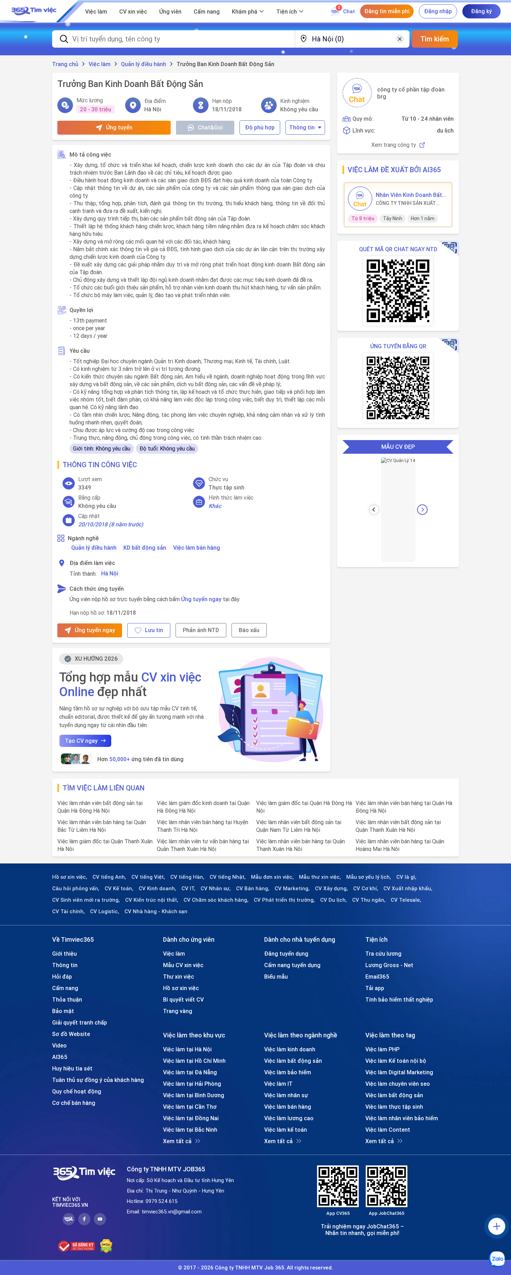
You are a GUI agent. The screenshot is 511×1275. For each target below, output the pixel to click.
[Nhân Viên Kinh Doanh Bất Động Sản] (360, 198)
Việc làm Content (387, 1129)
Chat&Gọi (210, 127)
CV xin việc (133, 11)
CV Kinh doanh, (157, 888)
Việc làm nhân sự (286, 1095)
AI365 (59, 1057)
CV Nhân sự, (216, 888)
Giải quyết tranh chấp (79, 1022)
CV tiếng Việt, (148, 877)
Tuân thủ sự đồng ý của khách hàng (98, 1080)
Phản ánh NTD (201, 630)
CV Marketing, (292, 888)
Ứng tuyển (119, 127)
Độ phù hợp (260, 127)
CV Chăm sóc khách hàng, (216, 900)
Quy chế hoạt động (76, 1091)
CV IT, (188, 888)
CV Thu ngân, (369, 900)
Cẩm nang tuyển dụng (292, 965)
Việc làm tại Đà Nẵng (190, 1072)
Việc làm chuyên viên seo (397, 1084)
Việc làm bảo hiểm (287, 1072)
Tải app (374, 988)
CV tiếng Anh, (109, 877)
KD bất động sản (144, 547)
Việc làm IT (278, 1084)
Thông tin (302, 127)
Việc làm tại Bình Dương (193, 1095)
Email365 (377, 976)
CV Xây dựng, (331, 888)
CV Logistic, (104, 911)
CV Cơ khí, (365, 888)
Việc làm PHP (382, 1049)
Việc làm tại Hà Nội (187, 1049)
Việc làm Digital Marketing (399, 1072)
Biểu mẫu (276, 976)
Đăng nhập (438, 11)
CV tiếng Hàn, (187, 877)
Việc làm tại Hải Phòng (192, 1084)
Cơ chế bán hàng (73, 1103)
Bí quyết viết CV (183, 999)
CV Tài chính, (68, 911)
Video (59, 1045)
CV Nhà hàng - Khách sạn (155, 911)
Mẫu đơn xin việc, (272, 877)
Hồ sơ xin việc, (69, 877)
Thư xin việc (178, 976)
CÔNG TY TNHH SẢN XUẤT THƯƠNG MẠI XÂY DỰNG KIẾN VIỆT (409, 203)
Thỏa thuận (67, 999)
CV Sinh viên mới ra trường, (86, 900)
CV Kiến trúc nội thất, (151, 900)
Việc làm (96, 11)
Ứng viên (170, 11)
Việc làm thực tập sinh (394, 1106)
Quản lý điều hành (93, 547)
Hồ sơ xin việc (181, 988)
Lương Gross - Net (389, 965)
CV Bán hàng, (252, 888)
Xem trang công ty (393, 145)
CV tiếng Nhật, (228, 877)
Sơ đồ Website (71, 1034)
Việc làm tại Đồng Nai (191, 1118)
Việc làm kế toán (285, 1129)
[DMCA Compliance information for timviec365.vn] (106, 1246)
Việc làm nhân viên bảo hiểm (401, 1118)
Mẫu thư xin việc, (320, 877)
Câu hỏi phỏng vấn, (75, 888)
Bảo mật (63, 1011)
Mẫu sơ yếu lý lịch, (368, 877)
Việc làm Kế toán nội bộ (395, 1061)
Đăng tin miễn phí (386, 11)
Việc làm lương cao (289, 1118)
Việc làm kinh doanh (289, 1049)
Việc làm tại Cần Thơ (190, 1106)
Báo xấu (249, 630)
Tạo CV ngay (81, 740)
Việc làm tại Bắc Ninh (190, 1129)
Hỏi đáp (62, 976)
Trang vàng (177, 1011)
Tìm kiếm (434, 38)
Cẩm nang (207, 11)
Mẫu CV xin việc (183, 965)
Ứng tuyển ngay (201, 599)
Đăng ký (481, 11)
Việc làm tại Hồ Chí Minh (194, 1061)
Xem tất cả (177, 1141)
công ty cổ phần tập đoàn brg (411, 93)
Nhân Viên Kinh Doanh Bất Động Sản (409, 194)
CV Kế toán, (119, 888)
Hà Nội (109, 573)
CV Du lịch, (333, 900)
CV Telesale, (406, 900)
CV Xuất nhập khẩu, (407, 888)
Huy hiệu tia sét (72, 1068)
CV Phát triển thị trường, (284, 900)
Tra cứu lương (383, 953)
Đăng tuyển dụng (286, 953)
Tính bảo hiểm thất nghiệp (399, 999)
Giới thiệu (64, 953)
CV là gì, (406, 877)
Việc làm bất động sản (293, 1061)
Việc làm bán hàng (196, 547)
